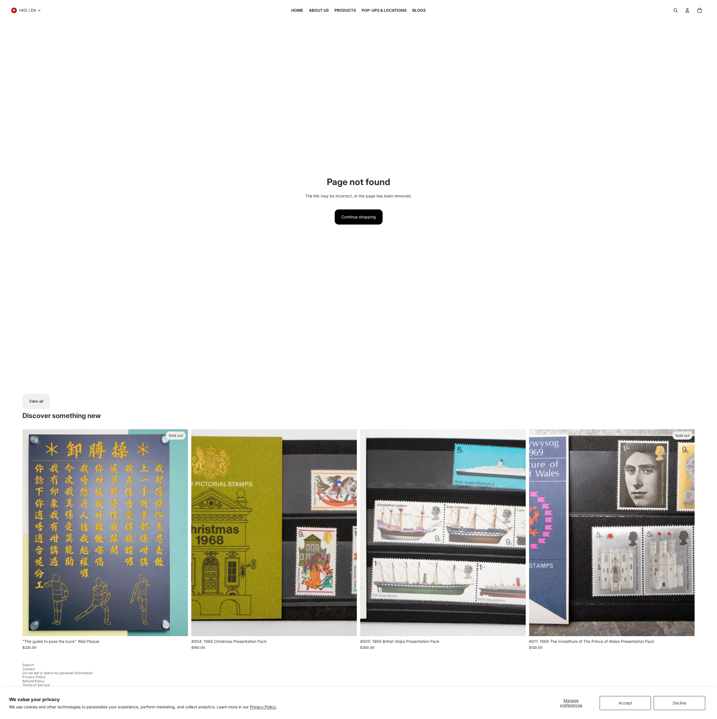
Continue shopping (358, 216)
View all (36, 401)
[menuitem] (297, 10)
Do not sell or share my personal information (57, 673)
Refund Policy (33, 681)
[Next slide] (348, 532)
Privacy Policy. (263, 706)
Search (28, 665)
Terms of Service (36, 685)
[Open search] (675, 10)
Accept (625, 703)
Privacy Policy (33, 677)
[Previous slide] (199, 532)
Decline (679, 703)
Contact (28, 669)
